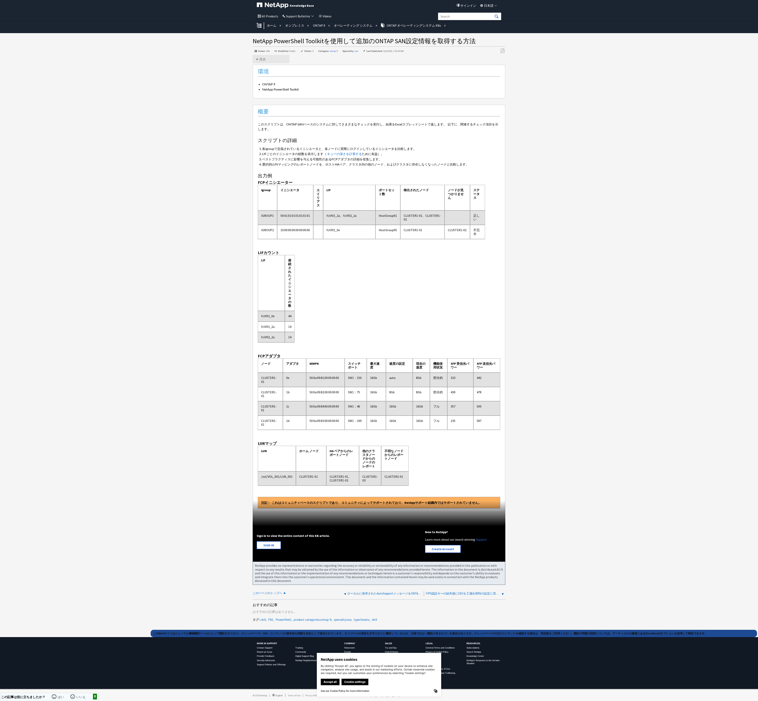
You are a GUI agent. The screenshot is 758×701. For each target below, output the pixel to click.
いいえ (81, 696)
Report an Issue (264, 652)
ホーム (272, 25)
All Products (270, 16)
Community (300, 652)
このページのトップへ (267, 593)
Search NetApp (473, 652)
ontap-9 (334, 51)
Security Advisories (266, 660)
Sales (388, 643)
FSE (270, 620)
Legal (429, 643)
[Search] (496, 16)
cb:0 (263, 620)
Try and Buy (391, 648)
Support (481, 539)
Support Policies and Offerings (271, 664)
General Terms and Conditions (440, 648)
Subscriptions (472, 648)
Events (347, 652)
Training (299, 648)
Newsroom (349, 648)
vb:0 (374, 620)
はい (61, 696)
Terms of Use (294, 695)
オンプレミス (295, 25)
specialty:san (342, 620)
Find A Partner (391, 652)
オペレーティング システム (353, 25)
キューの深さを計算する (344, 154)
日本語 (488, 5)
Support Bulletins (298, 16)
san (356, 51)
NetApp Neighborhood (305, 660)
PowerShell (283, 620)
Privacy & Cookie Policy (437, 652)
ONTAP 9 (319, 25)
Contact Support (264, 648)
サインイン (468, 5)
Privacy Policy (312, 695)
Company (349, 643)
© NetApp (260, 695)
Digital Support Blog (304, 656)
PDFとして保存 (502, 51)
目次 (262, 59)
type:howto (361, 620)
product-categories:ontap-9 (312, 620)
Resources (473, 643)
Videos (327, 16)
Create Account (443, 549)
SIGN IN (268, 545)
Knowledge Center (475, 656)
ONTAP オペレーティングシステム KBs (414, 25)
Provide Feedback (265, 656)
